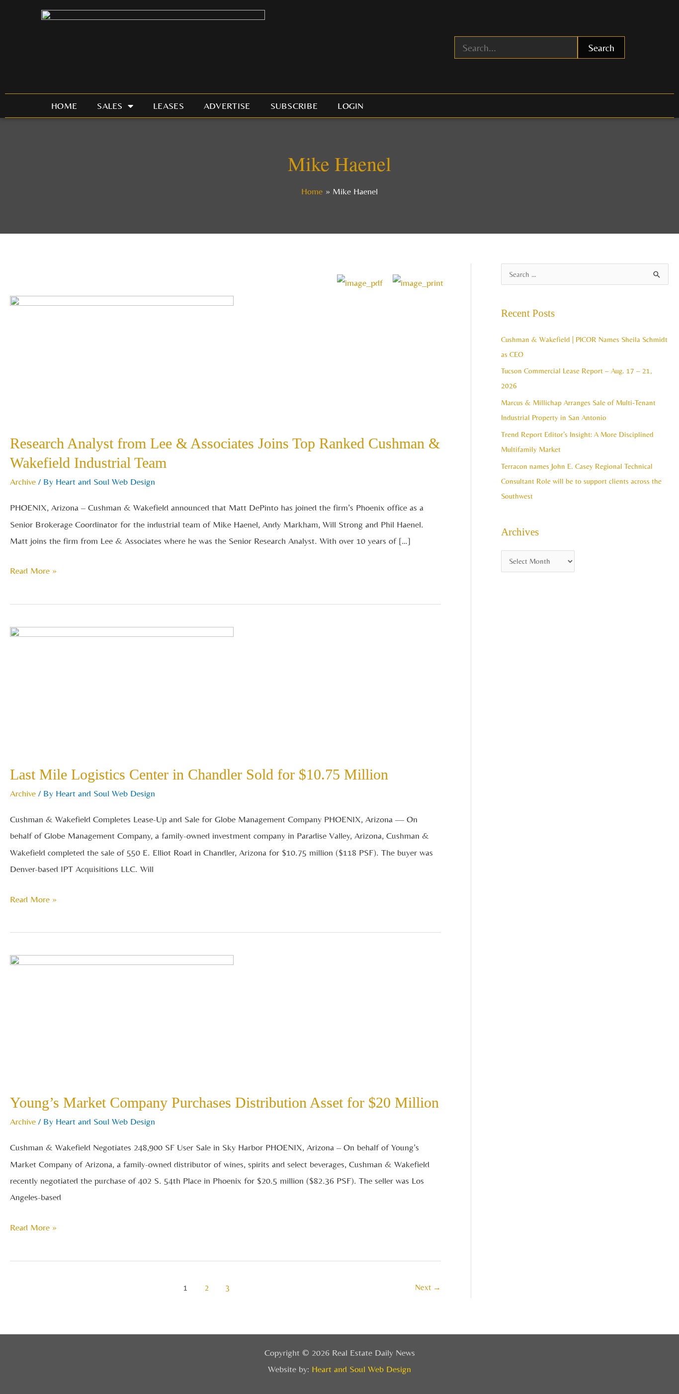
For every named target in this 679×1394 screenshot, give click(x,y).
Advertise (227, 105)
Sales (110, 105)
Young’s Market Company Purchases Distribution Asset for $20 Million (224, 1102)
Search (601, 47)
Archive (23, 481)
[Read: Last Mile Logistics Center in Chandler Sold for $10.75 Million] (122, 688)
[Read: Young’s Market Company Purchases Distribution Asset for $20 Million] (122, 1016)
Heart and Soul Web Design (361, 1369)
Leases (168, 105)
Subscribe (294, 105)
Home (64, 105)
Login (351, 105)
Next (428, 1287)
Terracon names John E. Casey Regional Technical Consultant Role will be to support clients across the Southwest (581, 481)
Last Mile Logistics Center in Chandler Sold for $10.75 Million (199, 774)
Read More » (33, 569)
